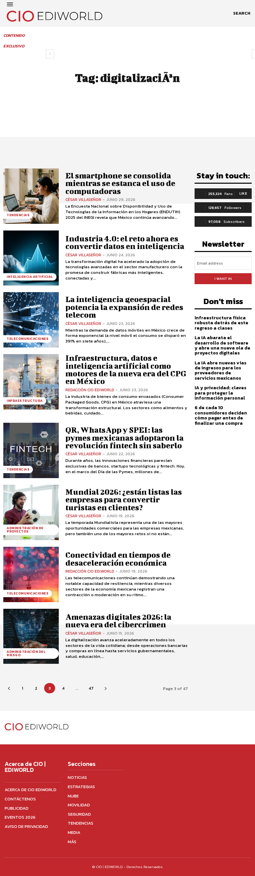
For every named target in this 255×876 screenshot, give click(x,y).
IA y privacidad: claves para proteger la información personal (220, 393)
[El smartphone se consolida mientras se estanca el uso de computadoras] (31, 196)
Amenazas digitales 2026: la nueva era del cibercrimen (118, 620)
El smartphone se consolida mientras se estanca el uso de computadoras (120, 183)
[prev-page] (50, 53)
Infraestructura (25, 400)
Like (243, 193)
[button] (241, 13)
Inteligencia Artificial (30, 276)
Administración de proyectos (25, 530)
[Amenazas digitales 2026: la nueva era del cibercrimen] (31, 636)
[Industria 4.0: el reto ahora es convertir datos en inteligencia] (31, 258)
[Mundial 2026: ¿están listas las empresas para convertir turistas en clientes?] (31, 512)
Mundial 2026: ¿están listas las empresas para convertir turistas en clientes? (123, 499)
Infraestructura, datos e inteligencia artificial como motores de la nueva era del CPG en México (125, 369)
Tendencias (18, 215)
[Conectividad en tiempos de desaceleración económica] (31, 574)
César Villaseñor (83, 200)
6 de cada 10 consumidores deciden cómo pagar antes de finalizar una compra (221, 415)
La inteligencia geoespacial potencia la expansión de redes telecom (124, 306)
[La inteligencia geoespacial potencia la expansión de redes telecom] (31, 319)
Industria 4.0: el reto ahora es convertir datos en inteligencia (124, 242)
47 (91, 688)
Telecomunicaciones (27, 338)
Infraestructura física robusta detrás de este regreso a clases (221, 323)
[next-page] (105, 688)
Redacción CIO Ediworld (89, 390)
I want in (223, 278)
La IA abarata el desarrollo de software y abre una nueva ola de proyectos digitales (222, 345)
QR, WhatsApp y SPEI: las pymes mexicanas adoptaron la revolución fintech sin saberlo (124, 437)
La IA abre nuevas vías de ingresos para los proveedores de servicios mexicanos (220, 370)
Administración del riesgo (26, 653)
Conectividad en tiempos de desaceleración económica (118, 558)
